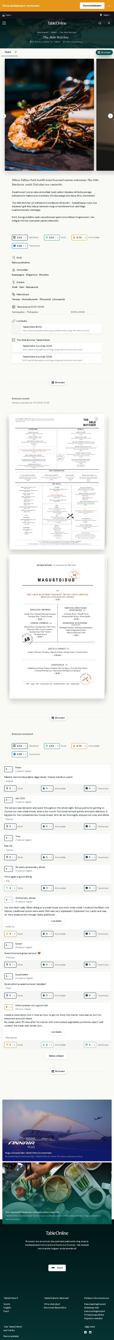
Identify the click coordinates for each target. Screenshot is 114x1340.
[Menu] (4, 23)
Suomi (7, 1304)
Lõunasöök (59, 299)
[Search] (100, 23)
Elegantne (31, 274)
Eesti (6, 1311)
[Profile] (109, 23)
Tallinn (54, 32)
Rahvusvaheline (21, 262)
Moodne (44, 274)
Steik (15, 287)
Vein (21, 287)
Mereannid (32, 287)
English (7, 1307)
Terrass (16, 299)
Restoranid (42, 32)
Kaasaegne (18, 274)
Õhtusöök (45, 299)
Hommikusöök (30, 299)
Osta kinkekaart (92, 5)
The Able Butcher (67, 32)
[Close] (109, 5)
